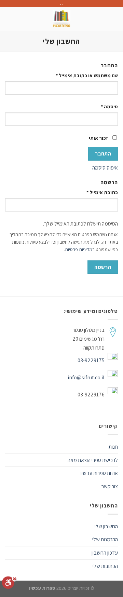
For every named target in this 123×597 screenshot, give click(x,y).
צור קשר (109, 486)
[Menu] (114, 18)
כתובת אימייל (102, 192)
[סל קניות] (8, 18)
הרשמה (102, 266)
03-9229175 (91, 360)
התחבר (103, 153)
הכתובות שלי (105, 566)
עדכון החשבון (105, 552)
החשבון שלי (106, 526)
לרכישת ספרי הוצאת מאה (93, 460)
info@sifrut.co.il (86, 377)
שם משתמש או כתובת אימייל (87, 75)
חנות (113, 446)
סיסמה (109, 106)
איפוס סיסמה (105, 167)
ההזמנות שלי (105, 539)
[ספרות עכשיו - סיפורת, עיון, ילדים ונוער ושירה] (61, 19)
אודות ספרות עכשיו (99, 473)
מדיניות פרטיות (78, 249)
